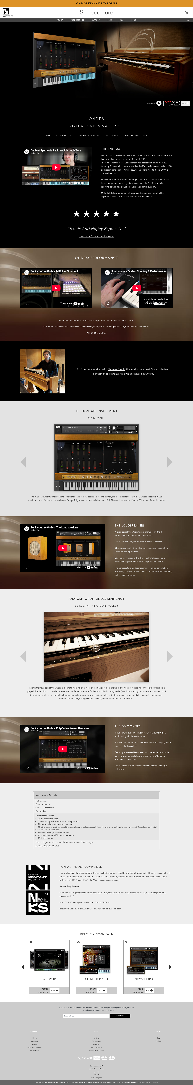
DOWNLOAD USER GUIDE (47, 846)
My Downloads (96, 1047)
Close (155, 1082)
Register (96, 1038)
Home (34, 1038)
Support (34, 1044)
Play (31, 942)
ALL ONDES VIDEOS (96, 333)
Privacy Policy (34, 1050)
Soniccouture (96, 12)
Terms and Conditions (34, 1047)
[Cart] (187, 13)
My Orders (96, 1044)
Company (34, 1041)
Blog (158, 1038)
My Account (96, 1041)
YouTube (158, 1041)
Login (188, 20)
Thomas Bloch (116, 369)
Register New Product (96, 1050)
